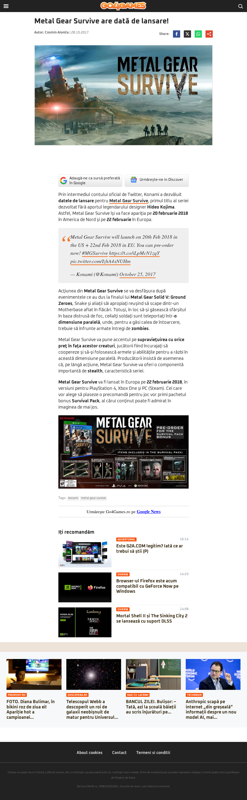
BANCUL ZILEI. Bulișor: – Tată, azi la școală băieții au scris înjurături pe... (151, 707)
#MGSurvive (95, 252)
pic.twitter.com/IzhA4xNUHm (100, 261)
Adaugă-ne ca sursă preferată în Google (94, 180)
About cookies (90, 753)
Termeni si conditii (153, 753)
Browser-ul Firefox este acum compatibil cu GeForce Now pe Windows (147, 586)
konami (73, 498)
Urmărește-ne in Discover (161, 180)
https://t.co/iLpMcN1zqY (134, 252)
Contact (119, 753)
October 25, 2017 (137, 274)
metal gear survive (93, 498)
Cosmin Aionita (57, 32)
